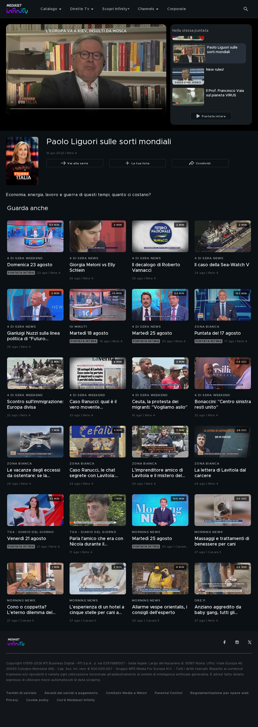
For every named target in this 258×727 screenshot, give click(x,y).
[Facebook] (224, 642)
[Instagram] (237, 642)
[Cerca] (246, 9)
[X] (249, 642)
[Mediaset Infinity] (17, 9)
